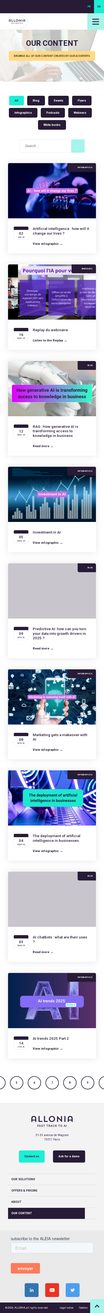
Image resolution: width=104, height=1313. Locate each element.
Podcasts (52, 113)
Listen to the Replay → (50, 340)
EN (99, 6)
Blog (36, 100)
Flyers (82, 100)
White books (52, 125)
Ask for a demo (69, 1156)
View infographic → (48, 244)
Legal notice (66, 1307)
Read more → (43, 446)
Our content (21, 1213)
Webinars (80, 113)
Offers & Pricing (24, 1190)
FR (89, 6)
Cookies (83, 1307)
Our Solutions (23, 1179)
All (16, 100)
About (16, 1202)
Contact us (31, 1156)
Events (58, 100)
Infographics (23, 113)
